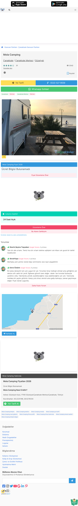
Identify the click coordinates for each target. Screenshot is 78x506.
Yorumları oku (7, 68)
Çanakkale (8, 60)
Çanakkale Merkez (24, 60)
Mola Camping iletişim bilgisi (10, 417)
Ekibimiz (5, 435)
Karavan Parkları (11, 47)
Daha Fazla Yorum (39, 286)
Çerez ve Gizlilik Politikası (12, 462)
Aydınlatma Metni (9, 464)
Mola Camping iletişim (8, 411)
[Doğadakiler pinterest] (26, 486)
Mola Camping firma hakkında (45, 414)
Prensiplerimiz (7, 440)
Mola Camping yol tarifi (52, 411)
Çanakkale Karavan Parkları (28, 47)
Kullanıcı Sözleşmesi (10, 456)
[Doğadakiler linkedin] (22, 486)
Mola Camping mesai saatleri (64, 414)
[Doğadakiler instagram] (7, 486)
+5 (4, 157)
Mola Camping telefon (23, 411)
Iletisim (5, 446)
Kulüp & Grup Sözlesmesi (12, 459)
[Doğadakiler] (2, 47)
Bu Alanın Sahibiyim (39, 231)
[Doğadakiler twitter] (11, 486)
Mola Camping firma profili (27, 414)
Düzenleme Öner (39, 227)
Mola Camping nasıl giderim (9, 414)
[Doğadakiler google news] (19, 486)
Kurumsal (5, 432)
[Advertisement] (39, 28)
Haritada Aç (10, 334)
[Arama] (10, 10)
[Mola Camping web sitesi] (4, 72)
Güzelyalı (39, 60)
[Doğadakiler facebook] (4, 486)
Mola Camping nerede (37, 411)
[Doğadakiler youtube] (15, 486)
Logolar (5, 443)
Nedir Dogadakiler (9, 437)
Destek (5, 467)
